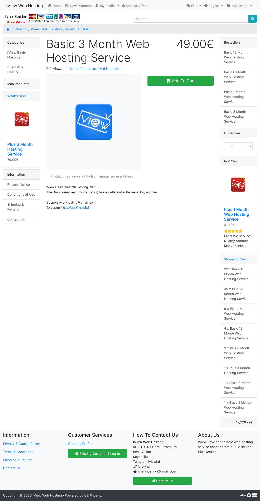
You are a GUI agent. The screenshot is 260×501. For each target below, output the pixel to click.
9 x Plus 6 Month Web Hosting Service (237, 353)
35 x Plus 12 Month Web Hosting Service (236, 294)
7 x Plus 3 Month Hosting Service (237, 370)
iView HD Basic (78, 29)
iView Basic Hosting (46, 29)
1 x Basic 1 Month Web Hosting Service (237, 407)
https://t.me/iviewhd (75, 207)
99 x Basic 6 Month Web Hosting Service (236, 274)
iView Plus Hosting (15, 69)
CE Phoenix (93, 495)
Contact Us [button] (164, 481)
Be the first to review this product (96, 69)
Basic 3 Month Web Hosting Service (235, 116)
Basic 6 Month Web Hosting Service (235, 77)
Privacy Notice (18, 184)
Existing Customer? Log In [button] (99, 454)
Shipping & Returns (15, 206)
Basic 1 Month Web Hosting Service (234, 97)
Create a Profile (80, 444)
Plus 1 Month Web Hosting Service (236, 214)
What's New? (17, 96)
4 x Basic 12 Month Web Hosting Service (236, 333)
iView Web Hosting (24, 5)
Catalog (20, 29)
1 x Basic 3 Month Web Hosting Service (237, 388)
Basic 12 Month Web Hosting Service (235, 57)
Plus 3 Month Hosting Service (20, 149)
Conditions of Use (21, 194)
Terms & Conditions (18, 452)
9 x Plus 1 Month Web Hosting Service (236, 313)
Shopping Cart (235, 259)
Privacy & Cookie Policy (21, 444)
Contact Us (16, 219)
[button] (107, 6)
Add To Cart (183, 80)
